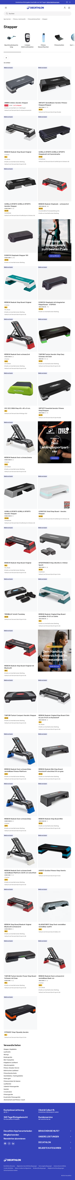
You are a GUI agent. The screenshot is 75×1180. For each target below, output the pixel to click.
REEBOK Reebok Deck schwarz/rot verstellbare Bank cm (51, 977)
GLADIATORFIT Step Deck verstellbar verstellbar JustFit (52, 926)
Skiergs (6, 1054)
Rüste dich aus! (54, 666)
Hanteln (6, 1089)
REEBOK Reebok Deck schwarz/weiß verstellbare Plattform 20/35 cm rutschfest (20, 872)
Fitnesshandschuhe (10, 1073)
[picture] (20, 83)
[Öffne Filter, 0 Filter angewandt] (6, 58)
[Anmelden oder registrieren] (65, 8)
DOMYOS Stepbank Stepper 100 (16, 255)
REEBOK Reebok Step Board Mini (51, 819)
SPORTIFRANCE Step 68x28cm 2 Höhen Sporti (53, 564)
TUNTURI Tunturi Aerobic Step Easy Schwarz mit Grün (52, 355)
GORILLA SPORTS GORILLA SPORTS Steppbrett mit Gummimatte (52, 153)
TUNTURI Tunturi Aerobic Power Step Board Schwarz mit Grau (20, 977)
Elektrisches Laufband (11, 1070)
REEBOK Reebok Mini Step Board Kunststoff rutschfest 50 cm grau (51, 770)
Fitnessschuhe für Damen (12, 1081)
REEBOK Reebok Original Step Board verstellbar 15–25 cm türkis (52, 615)
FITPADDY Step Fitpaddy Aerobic (16, 1032)
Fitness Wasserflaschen (43, 46)
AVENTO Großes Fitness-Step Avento (52, 870)
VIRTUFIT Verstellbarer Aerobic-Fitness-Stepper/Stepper (53, 104)
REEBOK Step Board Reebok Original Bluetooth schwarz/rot (18, 926)
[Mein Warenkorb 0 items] (69, 8)
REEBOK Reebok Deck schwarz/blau (17, 819)
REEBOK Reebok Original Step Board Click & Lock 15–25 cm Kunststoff (54, 716)
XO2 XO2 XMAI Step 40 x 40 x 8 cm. (17, 408)
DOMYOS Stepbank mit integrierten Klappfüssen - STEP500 (52, 303)
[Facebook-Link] (5, 1143)
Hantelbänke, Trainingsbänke (13, 1076)
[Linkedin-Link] (13, 1143)
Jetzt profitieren (54, 256)
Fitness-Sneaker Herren (11, 1068)
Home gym (7, 1078)
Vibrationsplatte (9, 1065)
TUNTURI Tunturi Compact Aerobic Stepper (20, 715)
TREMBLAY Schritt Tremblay (14, 614)
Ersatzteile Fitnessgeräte (12, 1097)
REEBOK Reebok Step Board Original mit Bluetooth (19, 667)
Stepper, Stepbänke (10, 1049)
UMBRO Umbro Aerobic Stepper (16, 103)
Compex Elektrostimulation (27, 46)
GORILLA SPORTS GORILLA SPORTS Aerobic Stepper (17, 205)
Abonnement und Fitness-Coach (14, 1100)
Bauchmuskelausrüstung (11, 46)
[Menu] (6, 8)
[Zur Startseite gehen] (35, 7)
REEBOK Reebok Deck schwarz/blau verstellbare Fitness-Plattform (17, 770)
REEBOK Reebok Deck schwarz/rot (17, 354)
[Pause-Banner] (66, 2)
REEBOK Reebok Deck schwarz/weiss (18, 457)
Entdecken (54, 458)
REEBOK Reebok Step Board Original (17, 152)
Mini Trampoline (9, 1060)
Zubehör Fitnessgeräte (11, 1086)
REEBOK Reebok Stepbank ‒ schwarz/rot (54, 204)
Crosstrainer (8, 1092)
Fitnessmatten (59, 45)
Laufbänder (7, 1084)
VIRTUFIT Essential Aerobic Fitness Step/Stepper (51, 409)
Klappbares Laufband (11, 1062)
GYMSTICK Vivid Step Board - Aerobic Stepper (53, 512)
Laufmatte (7, 1052)
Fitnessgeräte (8, 1094)
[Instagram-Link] (9, 1143)
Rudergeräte (8, 1057)
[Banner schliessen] (69, 2)
